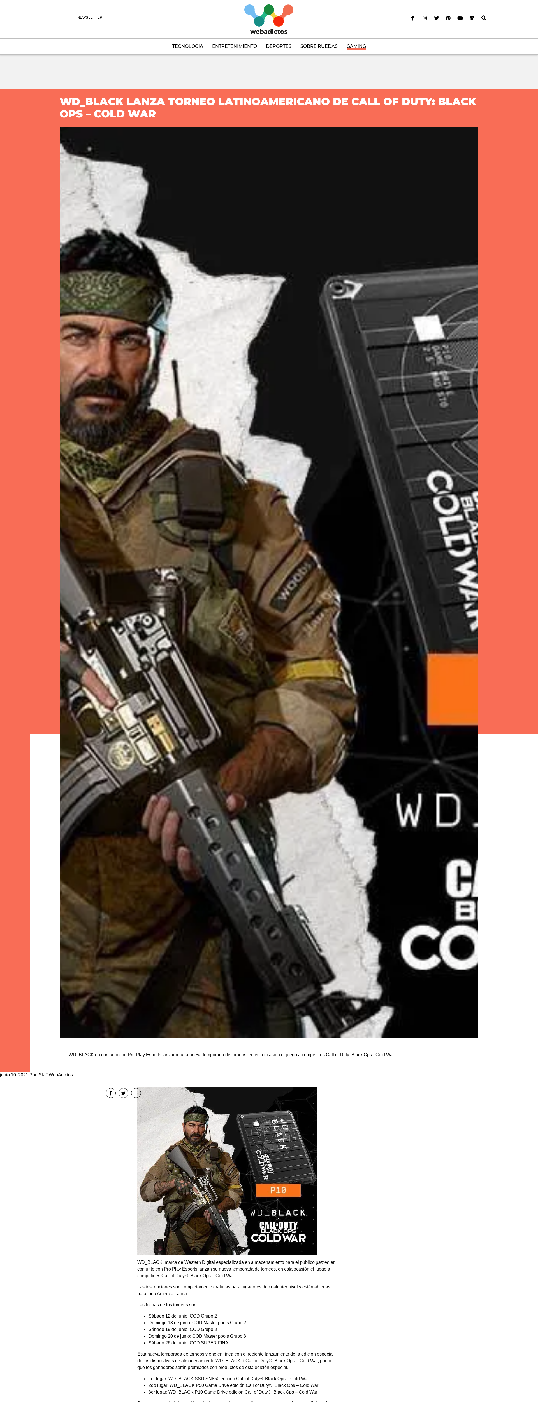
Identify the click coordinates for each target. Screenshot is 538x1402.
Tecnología (187, 46)
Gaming (356, 46)
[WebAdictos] (268, 19)
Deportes (278, 46)
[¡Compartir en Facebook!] (111, 1093)
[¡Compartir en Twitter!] (123, 1093)
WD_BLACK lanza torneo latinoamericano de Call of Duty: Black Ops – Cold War (268, 107)
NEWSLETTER (89, 17)
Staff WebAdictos (56, 1074)
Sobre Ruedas (319, 46)
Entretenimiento (234, 46)
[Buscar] (484, 18)
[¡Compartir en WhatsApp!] (136, 1093)
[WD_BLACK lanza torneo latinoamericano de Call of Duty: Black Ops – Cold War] (269, 582)
